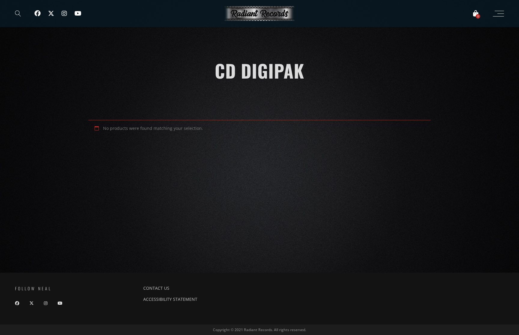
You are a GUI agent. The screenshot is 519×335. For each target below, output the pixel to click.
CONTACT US (156, 288)
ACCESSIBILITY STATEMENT (170, 299)
